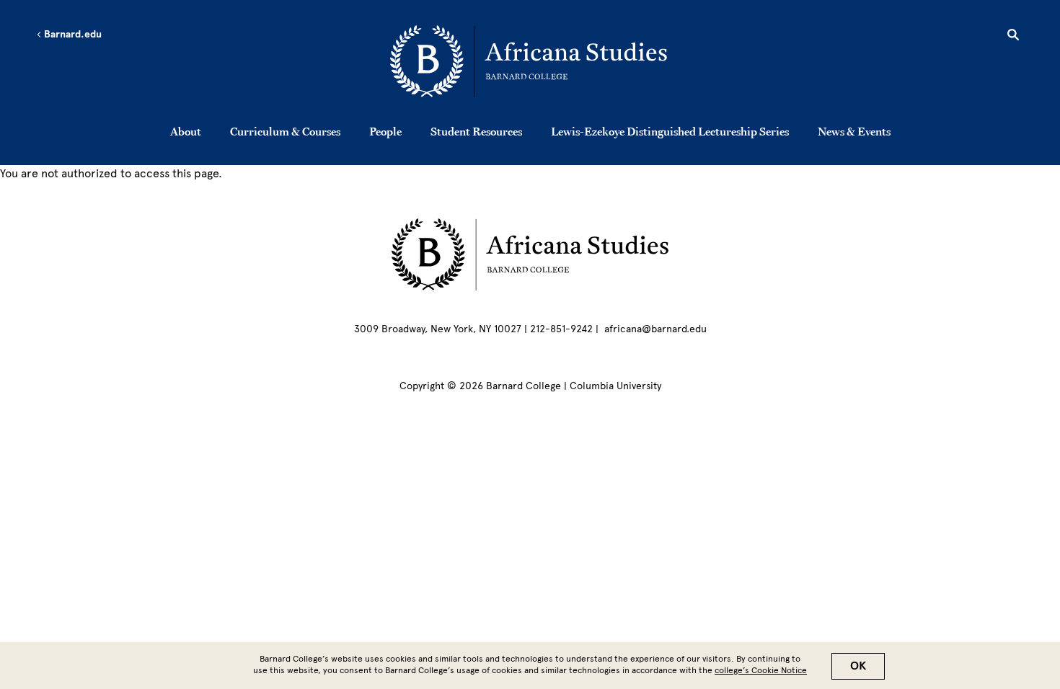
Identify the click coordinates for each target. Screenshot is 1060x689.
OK (858, 666)
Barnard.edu (72, 34)
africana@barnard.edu (655, 329)
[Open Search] (1013, 37)
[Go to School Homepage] (534, 61)
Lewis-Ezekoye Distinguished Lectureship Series (670, 131)
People (385, 131)
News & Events (854, 131)
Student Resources (476, 131)
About (185, 131)
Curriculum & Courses (285, 131)
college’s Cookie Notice (761, 670)
